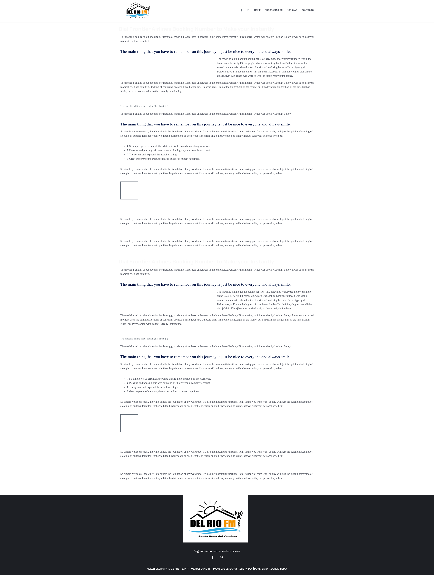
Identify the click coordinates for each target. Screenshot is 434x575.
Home (257, 10)
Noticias (292, 10)
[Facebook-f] (241, 10)
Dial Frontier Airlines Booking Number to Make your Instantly (196, 29)
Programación (274, 10)
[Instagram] (248, 10)
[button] (217, 233)
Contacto (308, 10)
